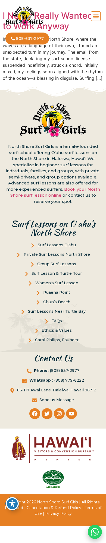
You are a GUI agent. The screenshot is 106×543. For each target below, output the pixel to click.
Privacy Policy (58, 513)
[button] (96, 16)
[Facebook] (34, 413)
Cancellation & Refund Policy (54, 507)
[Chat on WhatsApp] (95, 532)
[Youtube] (71, 413)
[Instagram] (59, 413)
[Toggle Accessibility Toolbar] (12, 503)
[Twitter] (47, 413)
